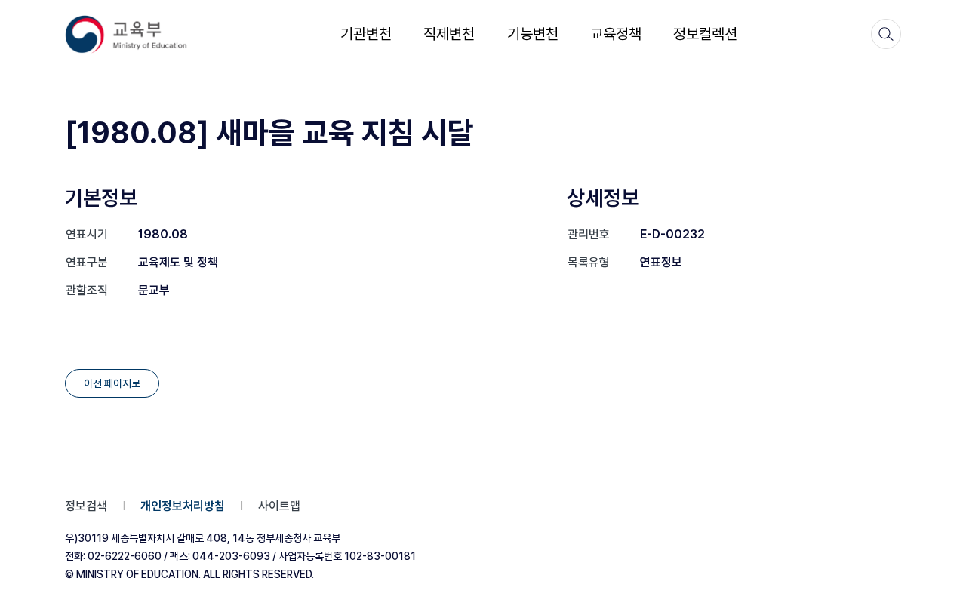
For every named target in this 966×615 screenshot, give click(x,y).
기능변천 (532, 34)
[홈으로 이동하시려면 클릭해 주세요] (136, 34)
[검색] (886, 34)
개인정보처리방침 (182, 506)
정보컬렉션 (705, 34)
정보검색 (86, 506)
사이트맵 (279, 506)
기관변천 (366, 34)
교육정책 (615, 34)
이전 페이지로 (112, 383)
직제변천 (449, 34)
